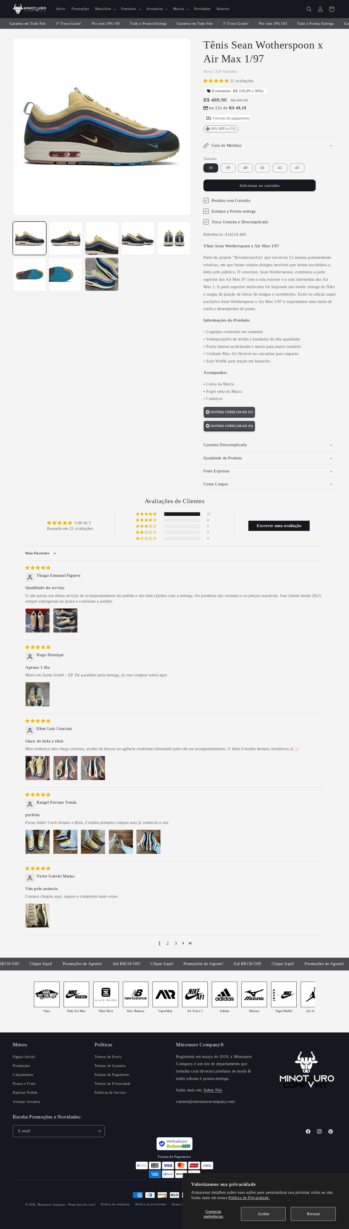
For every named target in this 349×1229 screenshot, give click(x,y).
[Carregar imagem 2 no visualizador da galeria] (65, 238)
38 (211, 168)
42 (280, 168)
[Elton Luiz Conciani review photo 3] (93, 768)
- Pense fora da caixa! (81, 1204)
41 (263, 168)
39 (228, 168)
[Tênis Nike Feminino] (229, 417)
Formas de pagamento (231, 118)
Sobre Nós (213, 1090)
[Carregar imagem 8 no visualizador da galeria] (102, 274)
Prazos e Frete (24, 1084)
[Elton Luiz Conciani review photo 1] (37, 768)
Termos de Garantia (110, 1066)
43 (297, 168)
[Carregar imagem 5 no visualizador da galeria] (174, 238)
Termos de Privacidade (113, 1084)
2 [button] (168, 943)
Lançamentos (23, 1075)
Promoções (21, 1066)
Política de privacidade (150, 1204)
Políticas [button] (103, 1044)
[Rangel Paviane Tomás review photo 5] (148, 842)
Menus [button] (20, 1044)
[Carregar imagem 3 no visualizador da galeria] (102, 238)
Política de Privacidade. (249, 1198)
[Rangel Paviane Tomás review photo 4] (121, 842)
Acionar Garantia (26, 1102)
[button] (105, 9)
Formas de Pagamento (112, 1075)
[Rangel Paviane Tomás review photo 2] (65, 842)
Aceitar (263, 1214)
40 (245, 168)
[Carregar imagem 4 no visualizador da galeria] (138, 238)
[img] (38, 568)
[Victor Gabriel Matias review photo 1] (37, 915)
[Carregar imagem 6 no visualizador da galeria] (29, 274)
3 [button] (176, 943)
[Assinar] (98, 1131)
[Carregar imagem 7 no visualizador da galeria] (65, 274)
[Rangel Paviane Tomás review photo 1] (37, 842)
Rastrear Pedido (25, 1092)
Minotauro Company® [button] (200, 1044)
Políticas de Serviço (110, 1092)
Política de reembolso (115, 1204)
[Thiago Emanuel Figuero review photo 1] (37, 620)
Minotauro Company (52, 1204)
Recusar (313, 1214)
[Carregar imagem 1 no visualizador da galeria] (29, 238)
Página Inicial (24, 1057)
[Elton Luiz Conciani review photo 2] (65, 768)
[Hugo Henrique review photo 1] (37, 694)
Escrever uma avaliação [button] (279, 526)
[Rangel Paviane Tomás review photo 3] (93, 842)
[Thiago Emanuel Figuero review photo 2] (65, 620)
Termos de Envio (108, 1057)
